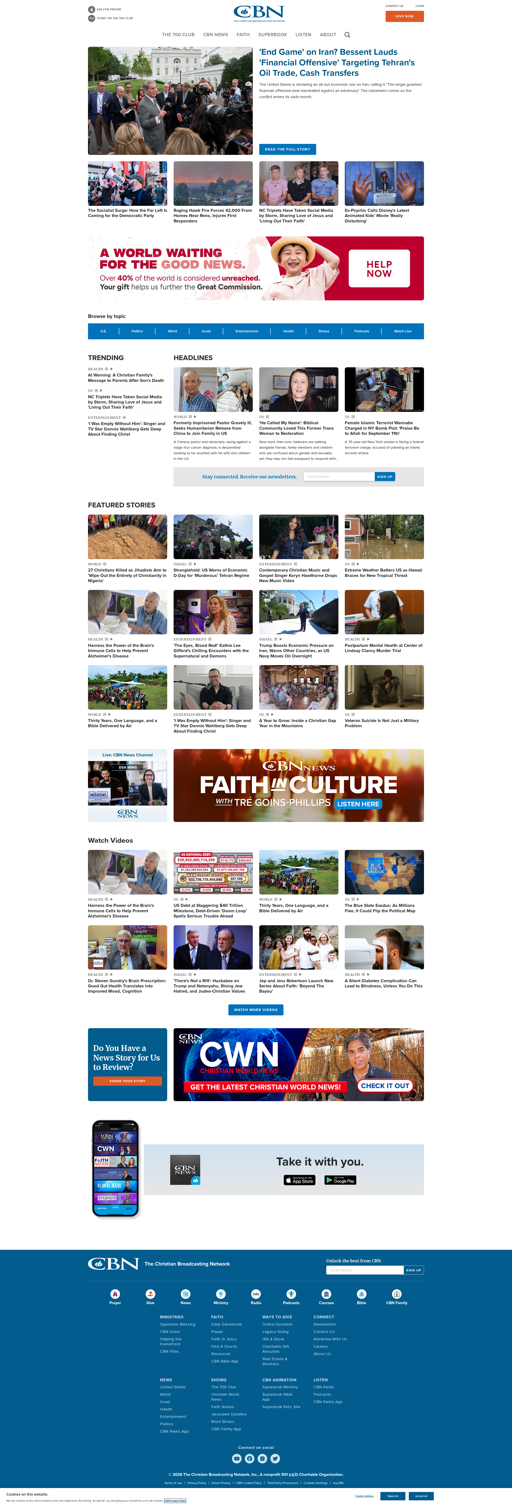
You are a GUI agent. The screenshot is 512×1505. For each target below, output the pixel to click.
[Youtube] (237, 1458)
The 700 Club (178, 34)
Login (420, 6)
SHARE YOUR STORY (128, 1081)
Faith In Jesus (224, 1339)
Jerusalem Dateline (229, 1414)
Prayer (217, 1331)
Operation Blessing (177, 1324)
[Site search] (347, 37)
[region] (256, 1496)
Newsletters (325, 1324)
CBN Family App (226, 1429)
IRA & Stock (273, 1339)
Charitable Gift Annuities (275, 1349)
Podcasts (361, 331)
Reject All (393, 1496)
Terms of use (173, 1483)
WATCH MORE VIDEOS (256, 1009)
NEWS (166, 1380)
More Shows (222, 1421)
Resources (221, 1354)
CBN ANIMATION (279, 1380)
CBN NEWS (215, 34)
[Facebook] (249, 1458)
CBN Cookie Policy (249, 1483)
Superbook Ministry (280, 1387)
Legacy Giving (275, 1331)
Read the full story (287, 149)
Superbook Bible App (277, 1397)
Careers (321, 1346)
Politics (137, 331)
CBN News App (174, 1431)
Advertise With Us (330, 1339)
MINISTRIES (172, 1317)
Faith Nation (222, 1406)
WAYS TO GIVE (277, 1317)
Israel (206, 331)
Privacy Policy (197, 1483)
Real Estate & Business (275, 1361)
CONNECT (324, 1317)
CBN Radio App (328, 1401)
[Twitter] (275, 1458)
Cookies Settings (316, 1483)
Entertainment (247, 331)
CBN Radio (324, 1387)
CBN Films (169, 1351)
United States (173, 1387)
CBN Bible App (224, 1361)
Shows (324, 331)
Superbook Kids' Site (281, 1406)
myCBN (338, 1483)
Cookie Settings (364, 1496)
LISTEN (304, 34)
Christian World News (225, 1397)
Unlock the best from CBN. (354, 1260)
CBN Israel (170, 1331)
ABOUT (328, 34)
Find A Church (224, 1346)
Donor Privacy (221, 1483)
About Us (322, 1354)
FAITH (243, 34)
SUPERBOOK (272, 34)
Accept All (421, 1496)
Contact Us (394, 6)
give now (405, 16)
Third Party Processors (282, 1483)
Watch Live (403, 331)
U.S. (103, 331)
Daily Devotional (226, 1324)
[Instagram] (262, 1458)
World (172, 331)
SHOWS (219, 1380)
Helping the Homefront (171, 1342)
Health (288, 331)
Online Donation (277, 1324)
